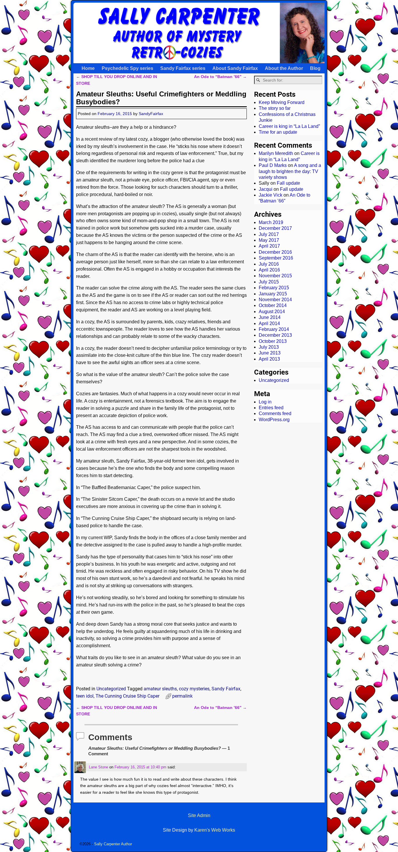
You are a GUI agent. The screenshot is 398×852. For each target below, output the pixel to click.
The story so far (274, 108)
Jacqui (265, 189)
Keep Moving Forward (281, 102)
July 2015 (269, 281)
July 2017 (269, 234)
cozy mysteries (194, 689)
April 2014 (269, 323)
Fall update (288, 183)
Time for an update (278, 132)
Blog (315, 68)
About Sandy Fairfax (235, 68)
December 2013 (275, 335)
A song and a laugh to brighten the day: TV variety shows (290, 171)
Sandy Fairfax (226, 689)
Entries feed (271, 407)
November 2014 (275, 299)
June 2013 (270, 352)
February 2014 (274, 329)
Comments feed (275, 413)
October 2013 (273, 341)
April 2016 (269, 269)
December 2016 (275, 252)
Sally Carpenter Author (113, 844)
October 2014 (273, 305)
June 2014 (270, 317)
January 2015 (273, 293)
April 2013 (269, 359)
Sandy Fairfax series (182, 68)
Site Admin (199, 815)
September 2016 (276, 257)
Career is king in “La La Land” (289, 126)
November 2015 (275, 275)
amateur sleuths (160, 689)
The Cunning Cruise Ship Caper (127, 696)
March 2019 (271, 222)
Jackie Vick (270, 195)
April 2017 (269, 246)
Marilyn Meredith (276, 153)
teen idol (85, 696)
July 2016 (269, 264)
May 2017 (269, 240)
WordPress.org (274, 419)
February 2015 (274, 287)
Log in (265, 401)
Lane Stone (98, 767)
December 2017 (275, 228)
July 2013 (269, 347)
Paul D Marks (273, 165)
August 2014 (272, 311)
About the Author (284, 68)
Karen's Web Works (214, 830)
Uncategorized (111, 689)
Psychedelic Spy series (127, 68)
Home (88, 68)
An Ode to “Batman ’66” (220, 76)
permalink (182, 696)
